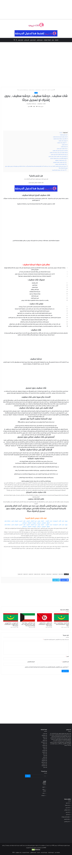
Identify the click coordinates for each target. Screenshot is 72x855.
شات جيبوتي (44, 763)
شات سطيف (20, 574)
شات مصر (45, 767)
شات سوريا (45, 736)
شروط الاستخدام (44, 852)
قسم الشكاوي (33, 852)
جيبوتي (39, 522)
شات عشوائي (67, 809)
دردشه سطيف (48, 574)
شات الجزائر (43, 574)
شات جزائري (31, 574)
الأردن (60, 521)
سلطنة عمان (7, 521)
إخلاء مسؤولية (18, 852)
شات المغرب (44, 745)
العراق (48, 522)
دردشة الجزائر (61, 574)
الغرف (48, 89)
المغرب (28, 521)
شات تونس (45, 747)
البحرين (20, 521)
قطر (24, 521)
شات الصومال (44, 760)
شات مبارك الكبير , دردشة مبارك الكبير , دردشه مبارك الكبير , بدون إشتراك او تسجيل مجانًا (28, 624)
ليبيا (35, 521)
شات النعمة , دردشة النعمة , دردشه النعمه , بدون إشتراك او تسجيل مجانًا (61, 624)
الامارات (32, 521)
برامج (44, 793)
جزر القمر (25, 522)
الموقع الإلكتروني (31, 661)
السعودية (55, 521)
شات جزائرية (25, 574)
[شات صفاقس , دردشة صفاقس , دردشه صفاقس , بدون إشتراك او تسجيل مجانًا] (44, 617)
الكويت (47, 521)
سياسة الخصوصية (25, 852)
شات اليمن (45, 757)
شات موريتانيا (44, 765)
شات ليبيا (45, 755)
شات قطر (45, 748)
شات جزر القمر (44, 762)
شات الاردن (45, 733)
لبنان (51, 521)
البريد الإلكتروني (65, 661)
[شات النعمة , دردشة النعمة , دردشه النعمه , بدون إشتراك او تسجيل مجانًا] (61, 617)
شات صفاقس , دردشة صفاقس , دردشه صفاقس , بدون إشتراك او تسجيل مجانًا (45, 624)
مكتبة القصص (67, 819)
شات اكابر (68, 814)
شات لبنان (45, 738)
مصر (63, 521)
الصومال (29, 522)
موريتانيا (34, 522)
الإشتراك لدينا (57, 852)
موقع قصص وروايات (65, 816)
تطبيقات (43, 795)
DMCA (13, 852)
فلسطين (44, 522)
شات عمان (45, 753)
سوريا (66, 521)
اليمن (12, 521)
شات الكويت (44, 752)
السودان (16, 521)
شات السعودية (44, 742)
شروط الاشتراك (51, 852)
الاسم (67, 656)
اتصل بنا (38, 852)
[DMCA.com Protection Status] (36, 850)
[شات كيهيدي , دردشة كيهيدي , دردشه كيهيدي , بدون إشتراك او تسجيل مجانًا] (10, 617)
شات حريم (68, 812)
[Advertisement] (36, 10)
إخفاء (61, 132)
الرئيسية (52, 89)
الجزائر (42, 521)
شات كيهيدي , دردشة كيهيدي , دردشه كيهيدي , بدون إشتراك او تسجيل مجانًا (11, 624)
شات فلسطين (44, 735)
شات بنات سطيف (37, 574)
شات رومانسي (67, 821)
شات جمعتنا (67, 805)
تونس (39, 521)
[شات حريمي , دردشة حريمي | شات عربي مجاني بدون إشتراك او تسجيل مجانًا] (36, 24)
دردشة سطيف (55, 574)
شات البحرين (44, 750)
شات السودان (44, 758)
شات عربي (68, 807)
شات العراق (45, 740)
